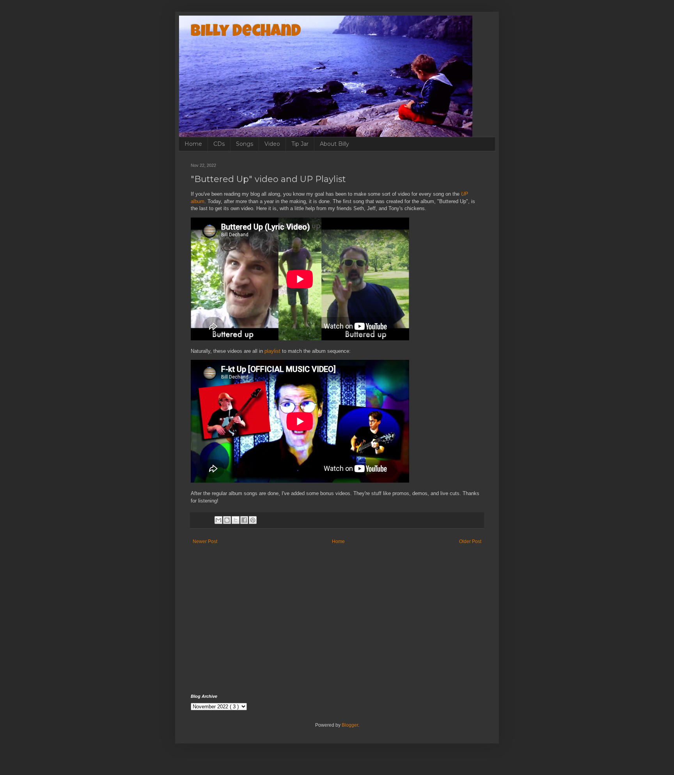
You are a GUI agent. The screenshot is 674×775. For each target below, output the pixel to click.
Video (272, 143)
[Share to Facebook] (244, 520)
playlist (272, 351)
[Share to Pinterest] (253, 520)
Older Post (470, 541)
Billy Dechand (246, 32)
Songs (244, 143)
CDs (219, 143)
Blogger (350, 725)
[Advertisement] (337, 627)
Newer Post (205, 541)
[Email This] (218, 520)
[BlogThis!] (227, 520)
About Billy (334, 143)
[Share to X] (235, 520)
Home (193, 143)
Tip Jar (300, 143)
